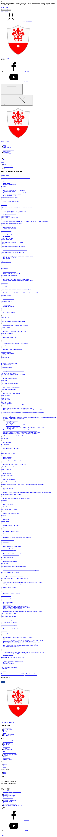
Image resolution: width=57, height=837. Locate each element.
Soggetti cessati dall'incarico (9, 214)
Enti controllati (4, 354)
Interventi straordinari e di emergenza (9, 622)
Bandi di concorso (5, 314)
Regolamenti (6, 662)
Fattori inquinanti (7, 605)
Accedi (2, 162)
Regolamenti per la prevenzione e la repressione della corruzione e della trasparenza (21, 642)
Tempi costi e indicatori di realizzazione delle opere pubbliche (14, 578)
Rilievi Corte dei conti (8, 504)
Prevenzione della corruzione (9, 184)
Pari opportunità (6, 183)
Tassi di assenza (4, 283)
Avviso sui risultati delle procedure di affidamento (17, 424)
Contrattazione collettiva (6, 295)
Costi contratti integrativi (8, 306)
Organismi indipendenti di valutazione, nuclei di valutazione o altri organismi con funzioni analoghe (22, 484)
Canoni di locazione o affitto (7, 475)
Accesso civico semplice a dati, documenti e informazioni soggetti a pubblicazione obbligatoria (24, 652)
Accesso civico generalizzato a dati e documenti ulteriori (15, 653)
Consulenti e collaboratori (6, 239)
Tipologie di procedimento (6, 367)
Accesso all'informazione (8, 150)
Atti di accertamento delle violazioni (11, 646)
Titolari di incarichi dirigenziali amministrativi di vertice (13, 246)
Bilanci (2, 450)
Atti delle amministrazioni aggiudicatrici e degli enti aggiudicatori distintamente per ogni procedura (22, 412)
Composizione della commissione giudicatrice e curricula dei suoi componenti (20, 431)
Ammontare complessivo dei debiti (11, 555)
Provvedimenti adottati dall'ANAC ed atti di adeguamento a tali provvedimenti (20, 645)
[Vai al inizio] (1, 679)
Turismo (5, 748)
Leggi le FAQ (6, 794)
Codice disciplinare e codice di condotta (12, 194)
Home (4, 164)
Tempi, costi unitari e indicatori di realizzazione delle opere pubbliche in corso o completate (23, 582)
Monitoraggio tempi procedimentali (8, 373)
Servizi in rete (4, 533)
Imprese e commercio (8, 742)
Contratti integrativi (7, 305)
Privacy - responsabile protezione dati (9, 667)
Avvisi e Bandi (9, 423)
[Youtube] (3, 159)
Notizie (5, 764)
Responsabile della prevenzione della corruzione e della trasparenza (18, 641)
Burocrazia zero (4, 203)
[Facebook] (3, 158)
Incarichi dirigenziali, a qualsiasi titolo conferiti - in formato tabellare (18, 256)
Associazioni (6, 152)
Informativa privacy (7, 801)
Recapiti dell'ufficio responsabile (10, 378)
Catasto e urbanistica (7, 745)
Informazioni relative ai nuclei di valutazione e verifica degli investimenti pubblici (21, 570)
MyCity (3, 835)
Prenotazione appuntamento (9, 795)
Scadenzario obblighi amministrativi (11, 201)
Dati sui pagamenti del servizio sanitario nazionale (11, 548)
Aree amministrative (7, 729)
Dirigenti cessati (4, 260)
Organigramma (6, 236)
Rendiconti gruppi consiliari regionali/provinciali (11, 223)
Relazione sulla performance (7, 333)
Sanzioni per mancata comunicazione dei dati (10, 217)
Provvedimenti (4, 380)
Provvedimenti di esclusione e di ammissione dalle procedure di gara (18, 429)
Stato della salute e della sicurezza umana (12, 609)
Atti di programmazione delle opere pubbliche (11, 572)
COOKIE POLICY (5, 7)
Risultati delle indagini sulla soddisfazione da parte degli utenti (17, 537)
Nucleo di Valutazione (8, 488)
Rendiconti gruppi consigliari (9, 227)
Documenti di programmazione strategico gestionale (14, 192)
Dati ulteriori (3, 666)
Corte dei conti (4, 500)
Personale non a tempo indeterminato (9, 275)
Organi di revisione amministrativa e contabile (11, 494)
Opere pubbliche (4, 563)
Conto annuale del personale (9, 272)
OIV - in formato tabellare (9, 312)
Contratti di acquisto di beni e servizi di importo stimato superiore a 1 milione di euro (21, 432)
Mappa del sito (4, 832)
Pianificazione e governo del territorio (9, 587)
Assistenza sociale (7, 151)
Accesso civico (4, 648)
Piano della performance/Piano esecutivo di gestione (14, 331)
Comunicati (5, 765)
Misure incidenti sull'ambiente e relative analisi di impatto (15, 606)
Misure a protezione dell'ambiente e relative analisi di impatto (16, 607)
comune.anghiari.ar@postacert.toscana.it (12, 792)
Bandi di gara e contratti (6, 399)
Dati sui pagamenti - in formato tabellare (12, 546)
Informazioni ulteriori (10, 428)
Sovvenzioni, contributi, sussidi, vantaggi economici (12, 435)
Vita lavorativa (6, 747)
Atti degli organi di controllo (9, 228)
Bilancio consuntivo (7, 458)
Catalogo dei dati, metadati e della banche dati (13, 661)
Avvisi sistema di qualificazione (13, 426)
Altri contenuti (4, 631)
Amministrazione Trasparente (10, 165)
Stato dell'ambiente (7, 603)
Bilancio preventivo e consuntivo (8, 453)
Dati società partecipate (8, 361)
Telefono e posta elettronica (7, 238)
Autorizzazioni (6, 758)
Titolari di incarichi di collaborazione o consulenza (12, 242)
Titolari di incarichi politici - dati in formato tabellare (14, 211)
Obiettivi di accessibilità (8, 663)
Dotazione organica (5, 268)
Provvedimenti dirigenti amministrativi (9, 389)
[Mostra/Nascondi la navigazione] (12, 89)
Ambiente (5, 755)
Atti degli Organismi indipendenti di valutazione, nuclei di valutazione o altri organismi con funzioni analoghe (27, 492)
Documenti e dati (7, 735)
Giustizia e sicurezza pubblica (9, 753)
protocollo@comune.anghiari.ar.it (11, 790)
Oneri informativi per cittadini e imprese (9, 197)
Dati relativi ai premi (5, 345)
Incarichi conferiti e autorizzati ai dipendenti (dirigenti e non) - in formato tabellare (21, 292)
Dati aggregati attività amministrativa (9, 363)
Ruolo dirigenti (6, 258)
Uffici (4, 730)
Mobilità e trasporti (7, 749)
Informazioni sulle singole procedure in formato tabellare (13, 404)
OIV (2, 308)
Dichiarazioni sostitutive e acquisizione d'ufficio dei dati (13, 374)
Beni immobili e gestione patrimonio (8, 466)
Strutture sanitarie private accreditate (8, 613)
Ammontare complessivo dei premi (8, 339)
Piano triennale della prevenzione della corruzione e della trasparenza (18, 637)
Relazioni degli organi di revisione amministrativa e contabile (16, 498)
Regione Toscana (4, 11)
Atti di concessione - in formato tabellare (12, 448)
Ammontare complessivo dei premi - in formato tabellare (15, 343)
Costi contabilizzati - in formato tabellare (12, 525)
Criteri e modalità (4, 438)
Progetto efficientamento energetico (14, 584)
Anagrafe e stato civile (8, 740)
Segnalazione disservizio (8, 796)
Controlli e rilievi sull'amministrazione (9, 481)
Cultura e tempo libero (8, 744)
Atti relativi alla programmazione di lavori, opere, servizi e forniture (18, 416)
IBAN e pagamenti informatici (7, 557)
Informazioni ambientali (6, 596)
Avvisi (4, 767)
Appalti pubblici (6, 743)
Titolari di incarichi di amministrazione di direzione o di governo (17, 212)
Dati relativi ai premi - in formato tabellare (12, 349)
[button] (7, 143)
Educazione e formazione (8, 751)
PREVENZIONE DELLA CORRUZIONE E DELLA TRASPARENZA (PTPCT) (24, 640)
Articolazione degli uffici (6, 231)
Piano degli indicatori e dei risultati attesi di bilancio (12, 460)
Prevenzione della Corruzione (7, 633)
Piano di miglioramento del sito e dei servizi (12, 805)
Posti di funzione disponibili (9, 257)
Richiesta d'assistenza (8, 798)
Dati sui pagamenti (5, 542)
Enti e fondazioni (7, 731)
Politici (4, 733)
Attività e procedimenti (6, 364)
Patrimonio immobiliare (6, 469)
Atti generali (3, 186)
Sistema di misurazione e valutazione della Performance (13, 321)
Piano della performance (6, 327)
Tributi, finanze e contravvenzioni (10, 754)
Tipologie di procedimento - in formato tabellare (13, 371)
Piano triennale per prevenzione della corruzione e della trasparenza (15, 178)
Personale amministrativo (8, 734)
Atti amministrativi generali (9, 191)
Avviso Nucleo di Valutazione (12, 491)
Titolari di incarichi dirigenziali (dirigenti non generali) (12, 252)
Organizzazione (4, 205)
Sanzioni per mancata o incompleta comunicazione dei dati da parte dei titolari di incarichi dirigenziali (25, 221)
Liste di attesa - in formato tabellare (11, 531)
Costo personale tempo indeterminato (11, 273)
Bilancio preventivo (7, 457)
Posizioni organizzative (6, 262)
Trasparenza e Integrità (8, 181)
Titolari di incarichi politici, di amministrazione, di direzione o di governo (16, 207)
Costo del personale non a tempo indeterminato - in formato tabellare (18, 280)
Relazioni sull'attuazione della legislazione (12, 608)
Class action (3, 515)
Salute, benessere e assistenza (9, 756)
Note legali (5, 802)
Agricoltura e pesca (7, 759)
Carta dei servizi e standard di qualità (9, 509)
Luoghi (5, 772)
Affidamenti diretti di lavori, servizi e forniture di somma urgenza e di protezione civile (25, 427)
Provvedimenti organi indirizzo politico (9, 383)
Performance (3, 318)
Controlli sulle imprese (5, 395)
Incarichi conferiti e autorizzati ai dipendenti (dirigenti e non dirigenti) (16, 289)
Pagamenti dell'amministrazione (7, 540)
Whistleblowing (4, 668)
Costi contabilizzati (5, 521)
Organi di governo (7, 728)
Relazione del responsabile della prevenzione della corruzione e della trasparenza (21, 644)
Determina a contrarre (11, 422)
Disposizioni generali (8, 167)
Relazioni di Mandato (5, 216)
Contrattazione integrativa (6, 301)
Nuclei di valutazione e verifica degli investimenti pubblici (13, 566)
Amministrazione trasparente (9, 800)
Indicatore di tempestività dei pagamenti (12, 553)
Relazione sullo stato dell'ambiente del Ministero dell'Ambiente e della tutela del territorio (22, 611)
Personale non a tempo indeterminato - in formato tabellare (16, 279)
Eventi (4, 773)
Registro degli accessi (8, 655)
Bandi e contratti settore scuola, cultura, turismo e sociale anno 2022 (18, 408)
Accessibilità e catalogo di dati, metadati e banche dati (12, 657)
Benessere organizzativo (6, 352)
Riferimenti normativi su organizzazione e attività (14, 190)
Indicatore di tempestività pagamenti (8, 550)
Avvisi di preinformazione (12, 421)
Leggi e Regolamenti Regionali (10, 195)
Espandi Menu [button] (4, 174)
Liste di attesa (4, 527)
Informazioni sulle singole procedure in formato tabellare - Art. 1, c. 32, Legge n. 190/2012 (23, 409)
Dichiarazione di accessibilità (9, 804)
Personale (3, 243)
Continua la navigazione (6, 9)
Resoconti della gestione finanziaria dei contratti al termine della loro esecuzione (20, 433)
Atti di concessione (5, 444)
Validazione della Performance (7, 353)
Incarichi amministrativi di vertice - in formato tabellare (15, 250)
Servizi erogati (4, 506)
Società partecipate (5, 357)
